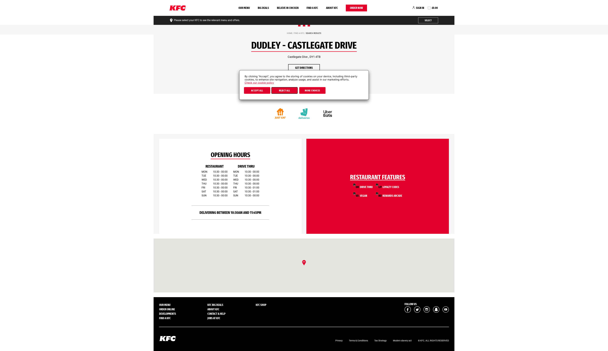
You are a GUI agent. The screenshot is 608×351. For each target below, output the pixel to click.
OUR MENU (244, 8)
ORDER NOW (356, 8)
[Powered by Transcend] (244, 98)
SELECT (428, 20)
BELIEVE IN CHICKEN (288, 8)
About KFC (332, 8)
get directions (304, 68)
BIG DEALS (263, 8)
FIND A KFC (312, 8)
